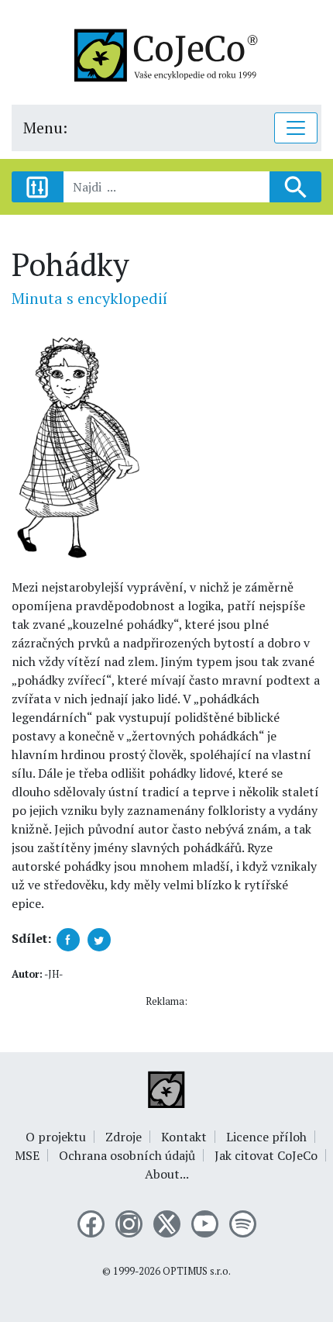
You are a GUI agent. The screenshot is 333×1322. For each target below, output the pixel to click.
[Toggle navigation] (296, 127)
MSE (27, 1155)
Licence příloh (266, 1136)
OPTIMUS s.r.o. (197, 1271)
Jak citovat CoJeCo (266, 1155)
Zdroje (123, 1136)
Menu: (45, 127)
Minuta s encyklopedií (89, 298)
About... (167, 1173)
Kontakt (184, 1136)
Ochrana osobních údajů (127, 1155)
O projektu (56, 1136)
